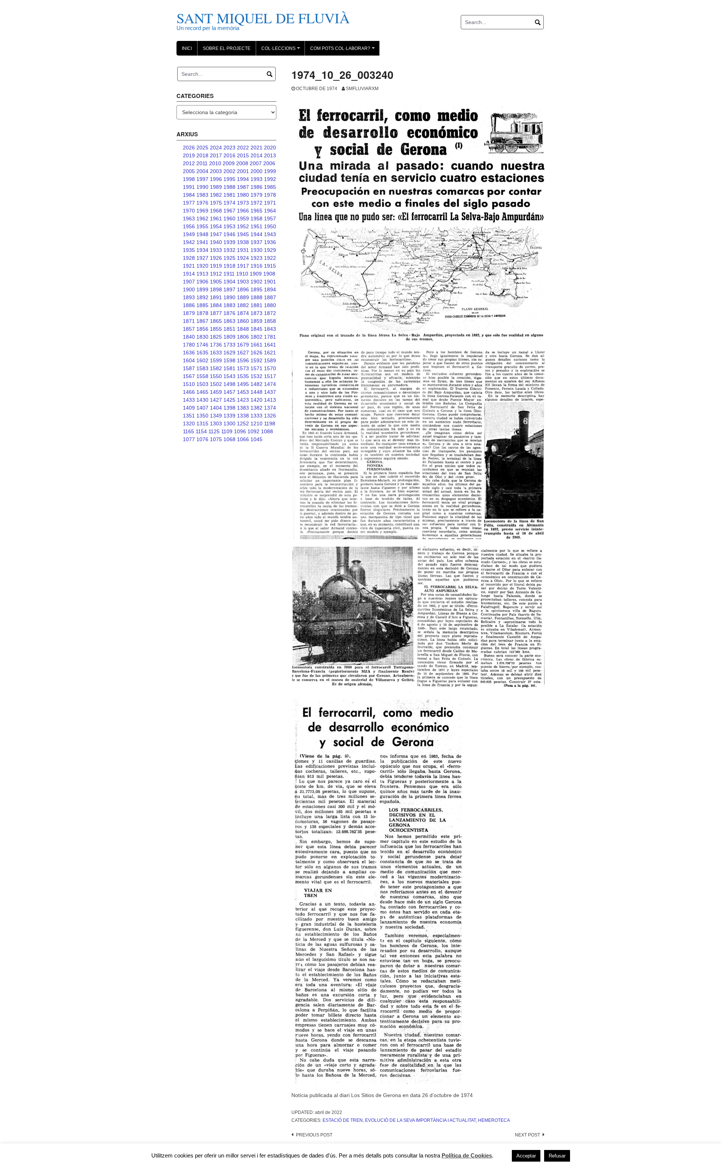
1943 (270, 234)
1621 (270, 353)
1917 (243, 266)
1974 (229, 203)
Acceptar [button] (526, 1156)
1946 (229, 234)
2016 (229, 155)
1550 (216, 376)
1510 (189, 384)
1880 (270, 305)
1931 (243, 250)
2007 (256, 163)
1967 (229, 211)
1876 (229, 313)
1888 (256, 297)
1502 (216, 384)
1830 (202, 337)
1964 (270, 211)
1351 (189, 416)
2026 (189, 148)
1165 (188, 431)
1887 (270, 297)
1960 (229, 219)
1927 (202, 258)
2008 (242, 163)
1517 (270, 376)
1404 (216, 408)
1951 (256, 226)
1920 (202, 266)
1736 (216, 345)
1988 (229, 187)
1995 (229, 179)
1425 (229, 400)
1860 (243, 321)
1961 (216, 219)
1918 (229, 266)
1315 (202, 423)
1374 (270, 408)
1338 (243, 416)
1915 (270, 266)
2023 (229, 148)
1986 (256, 187)
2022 (243, 148)
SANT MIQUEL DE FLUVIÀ (263, 17)
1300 (229, 423)
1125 (214, 431)
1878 (202, 313)
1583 (202, 368)
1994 (243, 179)
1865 (216, 321)
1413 (270, 400)
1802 (256, 337)
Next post (527, 1135)
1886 (189, 305)
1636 (189, 353)
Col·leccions (281, 51)
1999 (270, 171)
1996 (216, 179)
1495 (243, 384)
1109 (226, 431)
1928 (189, 258)
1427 (216, 400)
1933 (216, 250)
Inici (187, 48)
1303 (216, 423)
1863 (229, 321)
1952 (243, 226)
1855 (216, 329)
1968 (216, 211)
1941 (202, 242)
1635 (202, 353)
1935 (189, 250)
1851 (229, 329)
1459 (216, 392)
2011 (202, 163)
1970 (189, 211)
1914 (189, 274)
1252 (243, 423)
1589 (270, 360)
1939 (229, 242)
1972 (256, 203)
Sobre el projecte (226, 48)
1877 (216, 313)
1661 (256, 345)
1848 (243, 329)
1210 (256, 423)
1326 (270, 416)
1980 (243, 195)
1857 (189, 329)
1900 (189, 289)
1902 (256, 282)
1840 (189, 337)
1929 (270, 250)
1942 (189, 242)
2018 (202, 155)
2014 (256, 155)
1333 (256, 416)
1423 (243, 400)
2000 (256, 171)
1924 (243, 258)
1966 (243, 211)
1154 (201, 431)
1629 (229, 353)
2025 (202, 148)
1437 (270, 392)
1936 (270, 242)
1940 (216, 242)
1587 (189, 368)
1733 (229, 345)
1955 (202, 226)
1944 (256, 234)
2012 (189, 163)
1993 (256, 179)
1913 (202, 274)
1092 (253, 431)
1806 (243, 337)
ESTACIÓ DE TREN (343, 1120)
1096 (240, 431)
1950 (270, 226)
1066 (243, 439)
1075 (216, 439)
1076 (202, 439)
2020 (270, 148)
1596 (243, 360)
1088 (267, 431)
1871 (189, 321)
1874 (243, 313)
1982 (216, 195)
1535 (243, 376)
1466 (189, 392)
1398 (229, 408)
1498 (229, 384)
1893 (189, 297)
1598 (229, 360)
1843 (270, 329)
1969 (202, 211)
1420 (256, 400)
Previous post (314, 1135)
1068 (229, 439)
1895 (256, 289)
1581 (229, 368)
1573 (243, 368)
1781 (270, 337)
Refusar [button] (557, 1156)
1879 (189, 313)
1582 (216, 368)
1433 (189, 400)
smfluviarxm (362, 88)
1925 (229, 258)
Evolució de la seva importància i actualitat (420, 1120)
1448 (256, 392)
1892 (202, 297)
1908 (269, 274)
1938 (243, 242)
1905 (216, 282)
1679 (243, 345)
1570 (270, 368)
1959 (243, 219)
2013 (270, 155)
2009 (229, 163)
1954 (216, 226)
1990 (202, 187)
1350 (202, 416)
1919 (216, 266)
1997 (202, 179)
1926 (216, 258)
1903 (243, 282)
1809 (229, 337)
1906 (202, 282)
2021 (256, 148)
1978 (270, 195)
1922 (270, 258)
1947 (216, 234)
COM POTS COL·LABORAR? (343, 51)
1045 (256, 439)
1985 (270, 187)
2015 (243, 155)
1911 (229, 274)
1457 (229, 392)
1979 (256, 195)
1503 (202, 384)
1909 (256, 274)
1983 (202, 195)
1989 (216, 187)
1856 (202, 329)
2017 (216, 155)
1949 (189, 234)
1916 (256, 266)
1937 (256, 242)
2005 (189, 171)
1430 (202, 400)
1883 (229, 305)
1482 (256, 384)
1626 (256, 353)
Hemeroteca (494, 1120)
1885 (202, 305)
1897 (229, 289)
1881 (256, 305)
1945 (243, 234)
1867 (202, 321)
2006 (269, 163)
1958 (256, 219)
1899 (202, 289)
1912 (216, 274)
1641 (270, 345)
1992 (270, 179)
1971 (270, 203)
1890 (229, 297)
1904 (229, 282)
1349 (216, 416)
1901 (270, 282)
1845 (256, 329)
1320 (189, 423)
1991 (189, 187)
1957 (270, 219)
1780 (189, 345)
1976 (202, 203)
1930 (256, 250)
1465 (202, 392)
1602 (202, 360)
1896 (243, 289)
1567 (189, 376)
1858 (270, 321)
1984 (189, 195)
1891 (216, 297)
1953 (229, 226)
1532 (256, 376)
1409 (189, 408)
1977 (189, 203)
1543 (229, 376)
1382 (256, 408)
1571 (256, 368)
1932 (229, 250)
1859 (256, 321)
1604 (189, 360)
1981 (229, 195)
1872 (270, 313)
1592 (256, 360)
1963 (189, 219)
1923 (256, 258)
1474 (270, 384)
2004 (202, 171)
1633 (216, 353)
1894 (270, 289)
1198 (269, 423)
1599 (216, 360)
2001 (243, 171)
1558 (202, 376)
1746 (202, 345)
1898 (216, 289)
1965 (256, 211)
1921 (189, 266)
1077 (189, 439)
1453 (243, 392)
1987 (243, 187)
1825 (216, 337)
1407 (202, 408)
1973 (243, 203)
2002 (229, 171)
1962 (202, 219)
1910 (242, 274)
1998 (189, 179)
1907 (189, 282)
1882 (243, 305)
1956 (189, 226)
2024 (216, 148)
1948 (202, 234)
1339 (229, 416)
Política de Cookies (467, 1155)
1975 (216, 203)
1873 (256, 313)
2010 (215, 163)
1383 (243, 408)
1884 (216, 305)
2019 (189, 155)
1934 (202, 250)
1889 (243, 297)
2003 (216, 171)
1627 (243, 353)
